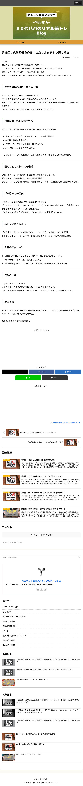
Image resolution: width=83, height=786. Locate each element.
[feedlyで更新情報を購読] (41, 589)
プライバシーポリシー (41, 779)
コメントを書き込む (41, 535)
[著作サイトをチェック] (38, 589)
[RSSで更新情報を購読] (45, 589)
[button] (55, 377)
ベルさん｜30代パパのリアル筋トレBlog (41, 581)
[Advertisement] (41, 347)
